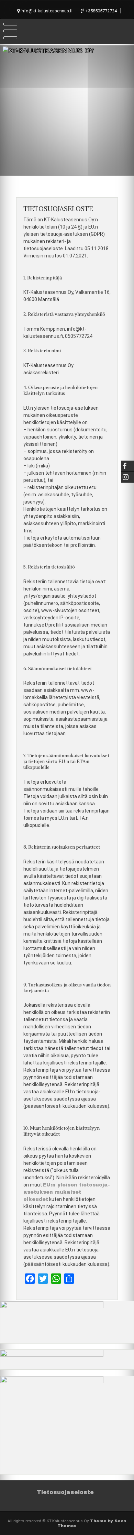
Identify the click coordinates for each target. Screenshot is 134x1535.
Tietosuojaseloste (65, 1492)
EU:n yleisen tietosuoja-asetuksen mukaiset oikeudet (66, 1192)
